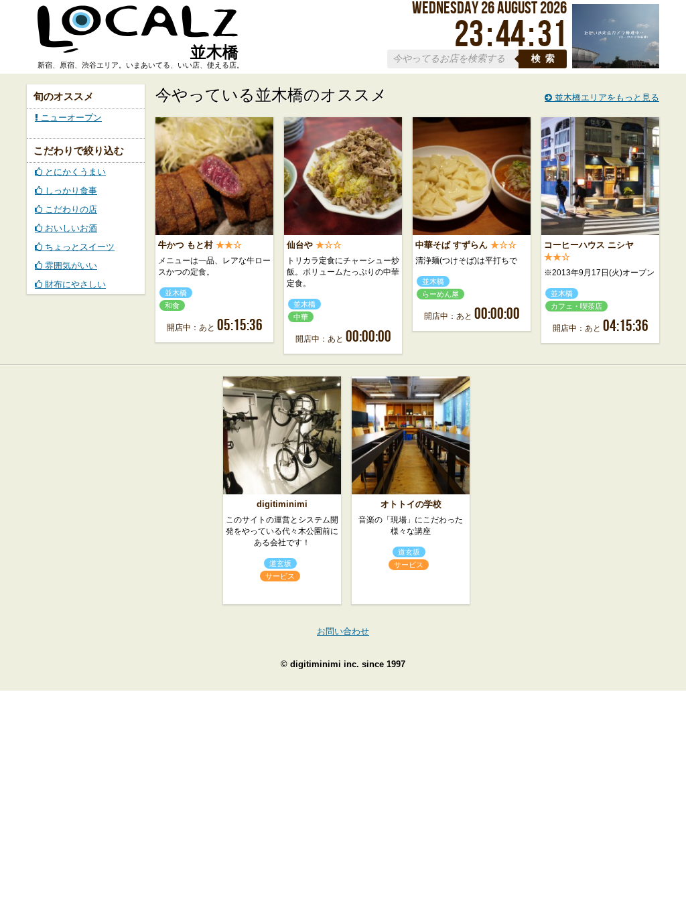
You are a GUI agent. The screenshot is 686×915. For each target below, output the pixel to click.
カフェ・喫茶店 (576, 306)
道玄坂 (280, 563)
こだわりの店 (69, 209)
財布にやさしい (74, 284)
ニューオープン (70, 118)
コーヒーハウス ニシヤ (589, 245)
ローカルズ (138, 35)
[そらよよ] (615, 65)
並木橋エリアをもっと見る (605, 97)
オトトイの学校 (411, 504)
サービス (280, 576)
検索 (545, 59)
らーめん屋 (440, 294)
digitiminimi (282, 504)
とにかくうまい (74, 172)
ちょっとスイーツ (78, 247)
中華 (300, 317)
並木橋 (176, 293)
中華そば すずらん (451, 245)
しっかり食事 (69, 191)
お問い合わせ (343, 631)
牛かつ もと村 (185, 245)
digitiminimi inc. (324, 664)
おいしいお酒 (69, 228)
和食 (172, 305)
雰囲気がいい (69, 266)
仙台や (300, 245)
